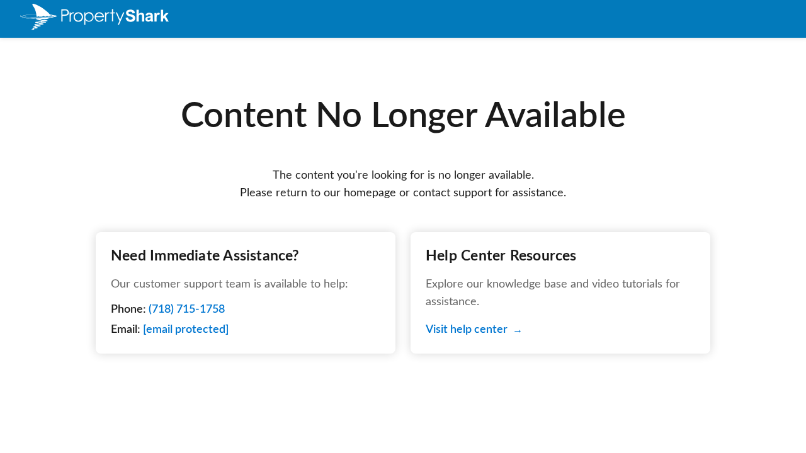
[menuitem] (94, 19)
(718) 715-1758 (187, 309)
